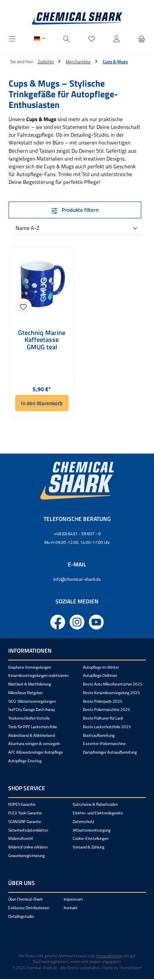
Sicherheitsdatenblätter (28, 830)
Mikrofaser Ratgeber (25, 693)
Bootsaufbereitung (99, 735)
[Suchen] (66, 39)
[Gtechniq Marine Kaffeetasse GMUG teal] (42, 284)
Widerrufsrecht (20, 838)
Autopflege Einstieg (24, 761)
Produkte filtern (79, 210)
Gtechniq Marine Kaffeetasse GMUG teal (41, 340)
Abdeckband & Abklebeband (31, 735)
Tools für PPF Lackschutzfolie (32, 727)
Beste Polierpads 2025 (102, 701)
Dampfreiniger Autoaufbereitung (110, 752)
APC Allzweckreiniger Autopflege (35, 752)
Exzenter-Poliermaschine (104, 744)
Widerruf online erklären (28, 847)
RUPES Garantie (21, 804)
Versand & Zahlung (88, 847)
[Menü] (12, 39)
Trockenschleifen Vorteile (29, 718)
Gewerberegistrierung (26, 856)
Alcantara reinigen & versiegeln (34, 744)
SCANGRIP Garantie (24, 822)
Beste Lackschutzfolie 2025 (107, 727)
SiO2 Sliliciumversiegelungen (32, 701)
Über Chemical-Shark (25, 899)
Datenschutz (83, 822)
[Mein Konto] (116, 39)
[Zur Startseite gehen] (77, 18)
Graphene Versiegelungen (29, 667)
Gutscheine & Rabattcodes (95, 804)
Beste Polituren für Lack (103, 718)
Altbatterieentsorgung (91, 830)
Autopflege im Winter (101, 667)
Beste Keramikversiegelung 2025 (111, 693)
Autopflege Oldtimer (100, 675)
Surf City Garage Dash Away (31, 709)
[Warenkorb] (142, 39)
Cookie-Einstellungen (90, 838)
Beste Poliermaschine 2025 (106, 709)
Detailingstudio (21, 916)
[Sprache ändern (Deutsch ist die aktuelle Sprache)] (39, 39)
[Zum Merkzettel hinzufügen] (23, 306)
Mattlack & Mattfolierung (29, 684)
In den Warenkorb (41, 403)
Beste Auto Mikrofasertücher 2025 (113, 684)
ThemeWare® (130, 968)
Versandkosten (109, 956)
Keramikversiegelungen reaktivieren (38, 675)
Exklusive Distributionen (28, 908)
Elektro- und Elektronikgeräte (98, 813)
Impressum (73, 899)
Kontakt (71, 908)
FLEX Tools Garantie (25, 813)
